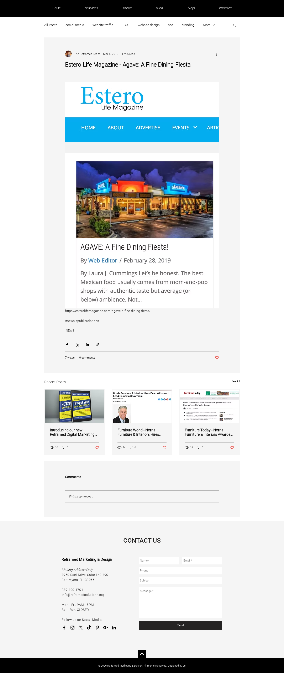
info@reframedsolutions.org (83, 595)
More (206, 25)
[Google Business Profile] (105, 627)
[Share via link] (98, 345)
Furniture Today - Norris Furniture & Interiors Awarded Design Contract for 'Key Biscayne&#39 (208, 432)
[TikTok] (89, 627)
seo (170, 25)
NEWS (70, 330)
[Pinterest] (97, 627)
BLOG (125, 25)
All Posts (50, 25)
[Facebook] (64, 627)
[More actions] (216, 53)
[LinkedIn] (114, 627)
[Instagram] (72, 627)
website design (149, 25)
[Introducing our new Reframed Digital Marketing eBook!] (74, 406)
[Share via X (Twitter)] (77, 345)
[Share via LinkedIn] (87, 345)
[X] (80, 627)
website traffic (103, 25)
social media (74, 25)
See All (235, 381)
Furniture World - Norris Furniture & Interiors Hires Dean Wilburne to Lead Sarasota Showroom (138, 432)
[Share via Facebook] (67, 345)
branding (188, 25)
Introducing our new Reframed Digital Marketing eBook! (72, 432)
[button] (91, 8)
